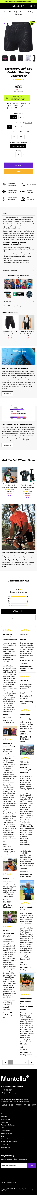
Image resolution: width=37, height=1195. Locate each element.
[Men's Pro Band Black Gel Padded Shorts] (10, 322)
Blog (2, 1136)
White (22, 117)
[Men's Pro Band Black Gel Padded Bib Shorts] (27, 322)
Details (5, 213)
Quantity (18, 151)
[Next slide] (33, 483)
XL (7, 132)
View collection (18, 464)
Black (14, 117)
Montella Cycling (18, 1189)
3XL (21, 132)
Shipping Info (7, 301)
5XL (14, 137)
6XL (21, 137)
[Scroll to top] (33, 1191)
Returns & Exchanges (8, 1125)
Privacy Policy (5, 1130)
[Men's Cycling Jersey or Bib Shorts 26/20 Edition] (28, 475)
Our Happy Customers (10, 270)
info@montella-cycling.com (10, 1093)
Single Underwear (18, 146)
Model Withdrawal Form (9, 1141)
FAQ (2, 1128)
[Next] (10, 23)
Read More (7, 393)
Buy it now (18, 171)
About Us (4, 1116)
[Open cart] (35, 6)
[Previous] (5, 23)
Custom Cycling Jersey (8, 1139)
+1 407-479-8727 (6, 1090)
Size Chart (4, 1122)
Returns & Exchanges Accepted (13, 306)
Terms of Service (6, 1133)
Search (3, 1114)
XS (10, 127)
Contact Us (4, 1144)
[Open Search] (31, 6)
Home (6, 12)
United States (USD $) (9, 1182)
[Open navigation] (5, 6)
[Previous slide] (4, 483)
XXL (14, 132)
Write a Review (18, 611)
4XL (28, 132)
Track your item (6, 1147)
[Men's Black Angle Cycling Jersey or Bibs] (10, 475)
